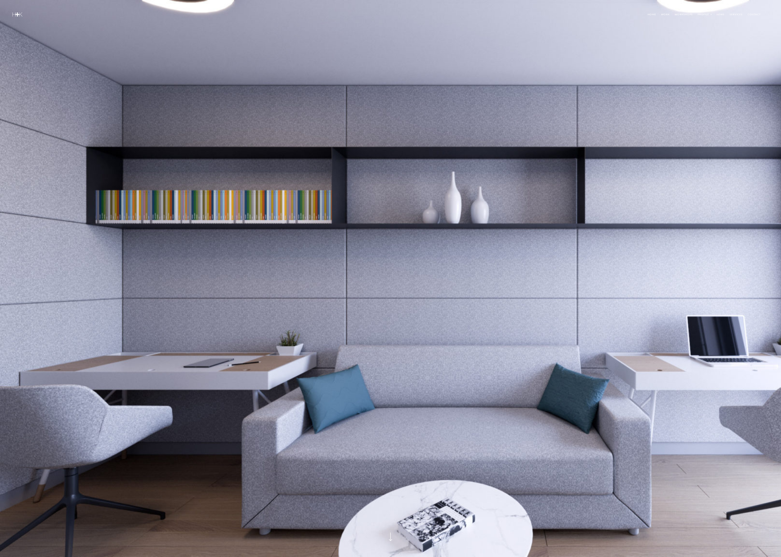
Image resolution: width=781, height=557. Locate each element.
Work (665, 14)
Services (736, 14)
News (721, 14)
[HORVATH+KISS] (17, 14)
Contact (754, 14)
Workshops (684, 14)
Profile (703, 14)
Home (652, 14)
